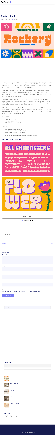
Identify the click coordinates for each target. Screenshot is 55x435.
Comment (5, 254)
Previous (4, 243)
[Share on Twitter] (5, 235)
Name (4, 266)
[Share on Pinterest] (7, 235)
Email (3, 274)
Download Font (28, 220)
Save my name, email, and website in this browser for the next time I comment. (21, 291)
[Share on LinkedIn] (9, 235)
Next (52, 243)
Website (4, 281)
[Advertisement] (27, 11)
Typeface (16, 19)
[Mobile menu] (53, 2)
